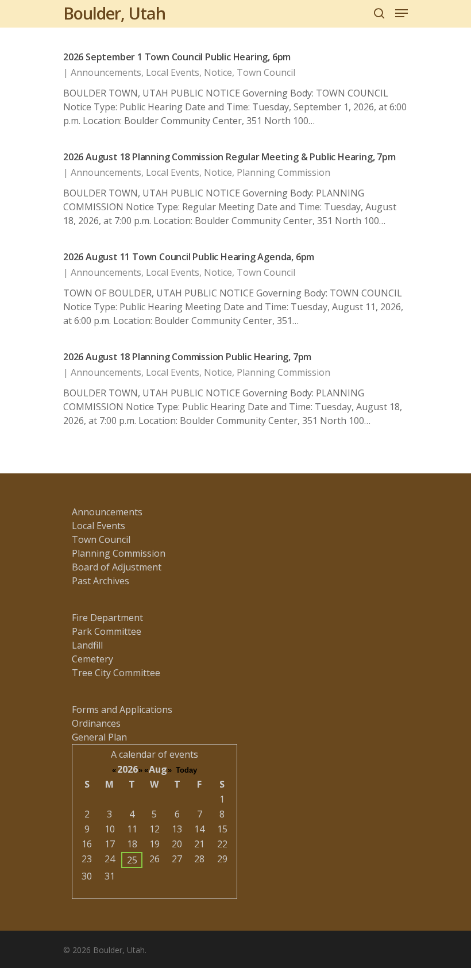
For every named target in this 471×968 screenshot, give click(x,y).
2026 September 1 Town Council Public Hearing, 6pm (177, 57)
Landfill (87, 645)
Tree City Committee (116, 672)
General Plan (99, 737)
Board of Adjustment (116, 567)
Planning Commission (283, 172)
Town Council (266, 72)
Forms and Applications (122, 709)
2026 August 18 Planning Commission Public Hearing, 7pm (187, 356)
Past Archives (100, 580)
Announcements (106, 72)
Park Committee (106, 631)
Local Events (172, 72)
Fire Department (107, 617)
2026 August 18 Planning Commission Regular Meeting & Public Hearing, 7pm (229, 157)
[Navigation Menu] (401, 13)
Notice (218, 72)
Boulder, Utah (114, 13)
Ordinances (96, 723)
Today (186, 770)
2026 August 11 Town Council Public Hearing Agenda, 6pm (188, 256)
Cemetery (92, 659)
